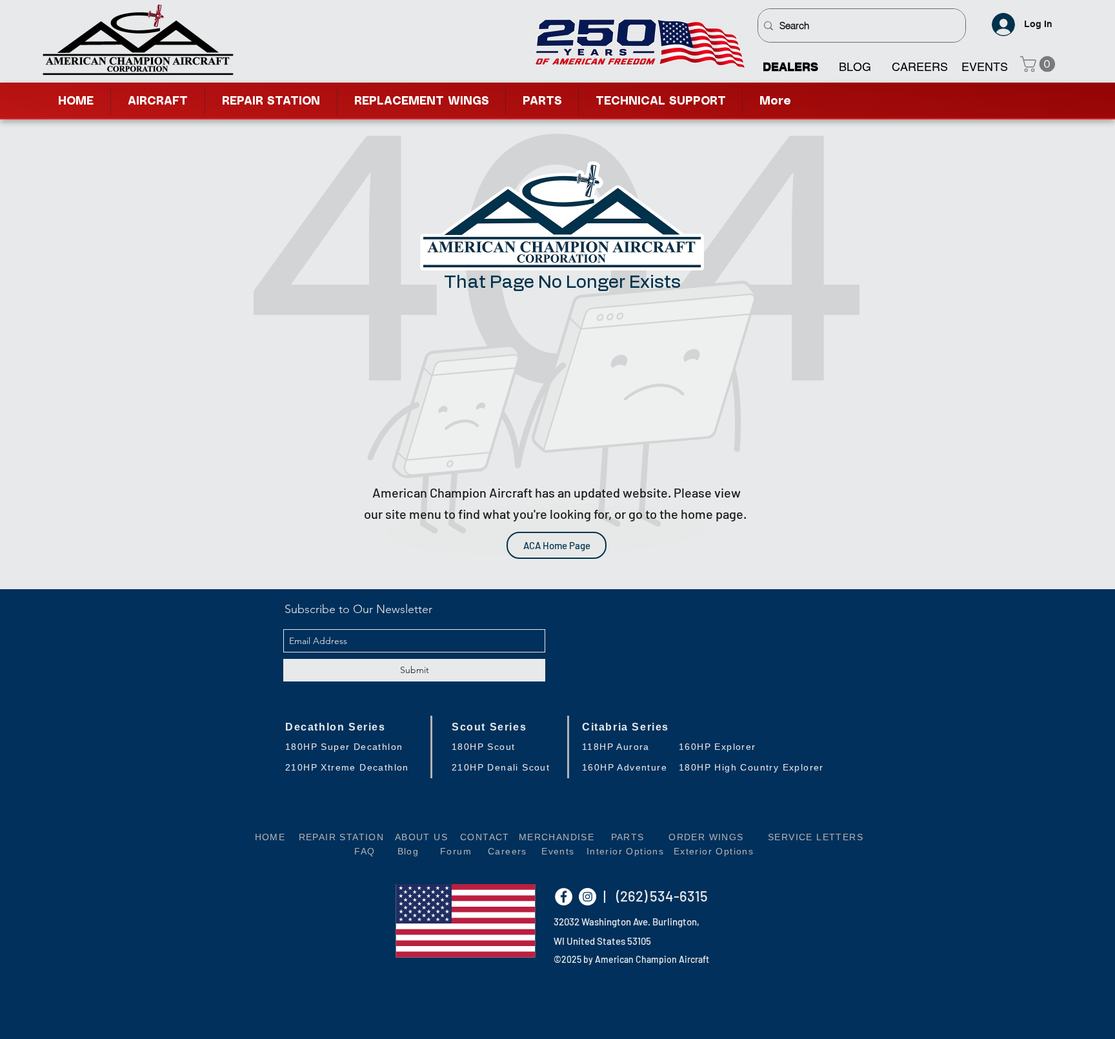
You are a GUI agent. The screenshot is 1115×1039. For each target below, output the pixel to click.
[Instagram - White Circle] (587, 896)
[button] (660, 101)
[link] (1039, 64)
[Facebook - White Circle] (563, 896)
